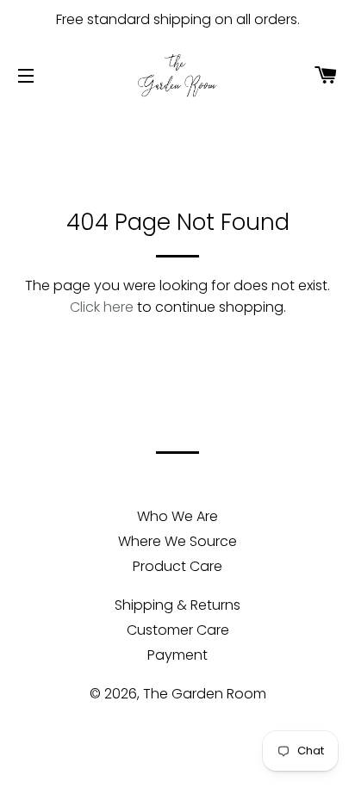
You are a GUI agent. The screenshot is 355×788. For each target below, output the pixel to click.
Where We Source (177, 541)
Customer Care (178, 630)
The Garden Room (204, 694)
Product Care (177, 566)
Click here (102, 307)
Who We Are (177, 516)
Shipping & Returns (177, 605)
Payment (177, 655)
